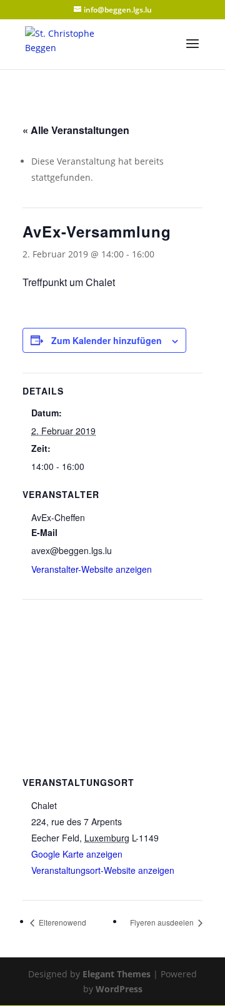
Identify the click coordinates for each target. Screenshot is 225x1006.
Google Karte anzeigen (76, 854)
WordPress (119, 989)
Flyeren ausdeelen (163, 922)
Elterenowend (61, 922)
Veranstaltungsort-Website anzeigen (102, 870)
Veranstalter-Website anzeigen (91, 569)
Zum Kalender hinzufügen (106, 340)
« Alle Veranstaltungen (75, 130)
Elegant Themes (116, 974)
